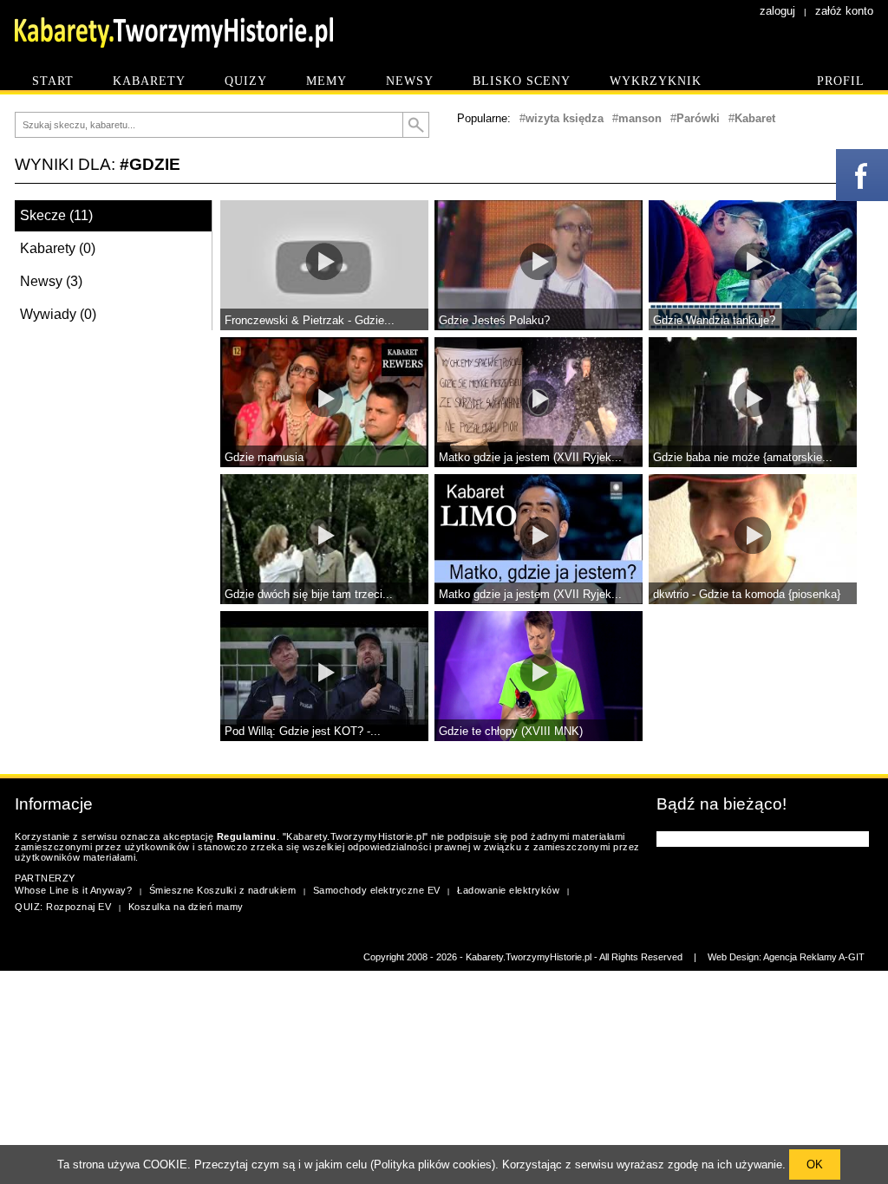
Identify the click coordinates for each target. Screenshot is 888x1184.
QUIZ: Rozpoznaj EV (63, 906)
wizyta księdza (565, 118)
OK (814, 1164)
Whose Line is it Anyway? (73, 890)
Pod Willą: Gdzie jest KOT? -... (303, 731)
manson (640, 118)
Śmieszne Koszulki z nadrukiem (223, 890)
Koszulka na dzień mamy (186, 906)
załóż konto (844, 10)
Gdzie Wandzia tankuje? (714, 320)
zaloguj (777, 10)
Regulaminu (247, 836)
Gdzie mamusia (264, 457)
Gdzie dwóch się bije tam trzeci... (309, 594)
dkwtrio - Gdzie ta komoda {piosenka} (746, 594)
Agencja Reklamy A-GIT (814, 957)
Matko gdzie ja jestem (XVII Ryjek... (530, 457)
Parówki (698, 118)
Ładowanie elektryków (508, 890)
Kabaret (755, 118)
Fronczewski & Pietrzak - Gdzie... (310, 320)
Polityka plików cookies (433, 1164)
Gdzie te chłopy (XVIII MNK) (511, 731)
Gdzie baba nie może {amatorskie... (742, 457)
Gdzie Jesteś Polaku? (494, 320)
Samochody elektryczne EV (377, 890)
